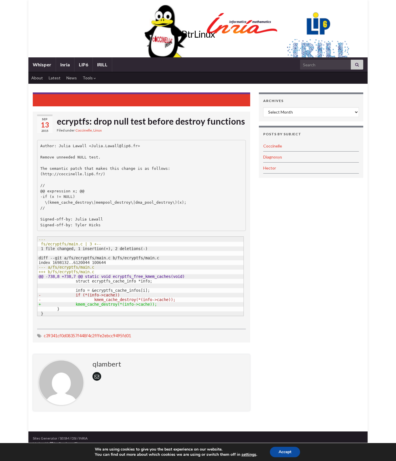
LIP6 (83, 64)
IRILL (102, 64)
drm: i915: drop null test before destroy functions (195, 99)
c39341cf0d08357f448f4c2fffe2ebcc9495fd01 (87, 335)
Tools (88, 77)
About (37, 77)
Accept (285, 452)
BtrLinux (198, 34)
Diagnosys (272, 156)
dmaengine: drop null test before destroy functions (89, 99)
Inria (65, 64)
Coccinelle (83, 130)
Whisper (42, 64)
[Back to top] (383, 448)
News (71, 77)
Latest (55, 77)
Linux (97, 130)
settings (248, 454)
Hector (269, 167)
